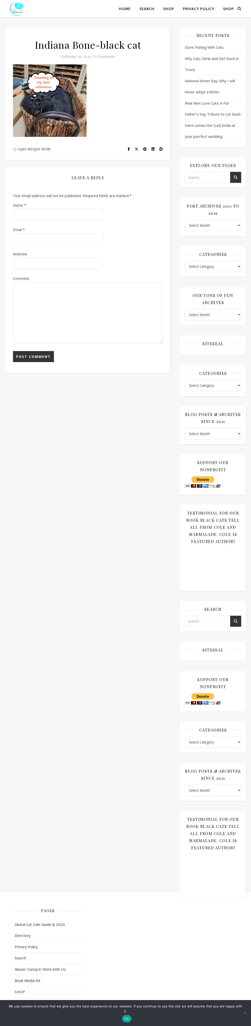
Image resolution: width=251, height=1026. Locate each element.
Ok (127, 1019)
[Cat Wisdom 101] (17, 8)
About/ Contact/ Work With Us (40, 969)
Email (19, 229)
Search (146, 8)
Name (19, 205)
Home (125, 8)
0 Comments (104, 56)
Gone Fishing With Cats (204, 47)
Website (20, 253)
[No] (244, 1013)
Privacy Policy (198, 8)
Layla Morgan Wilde (34, 149)
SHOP (168, 8)
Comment (21, 278)
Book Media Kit (27, 980)
